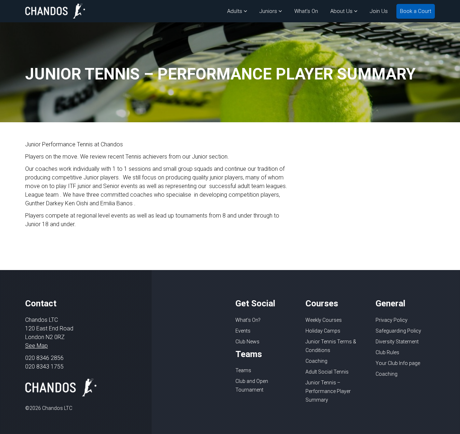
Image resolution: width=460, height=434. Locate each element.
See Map (36, 345)
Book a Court (415, 11)
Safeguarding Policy (398, 331)
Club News (247, 341)
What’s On (306, 11)
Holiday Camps (322, 331)
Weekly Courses (323, 320)
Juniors (268, 11)
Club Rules (387, 352)
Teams (243, 370)
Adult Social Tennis (327, 372)
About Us (341, 11)
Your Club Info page (398, 363)
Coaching (316, 361)
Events (242, 331)
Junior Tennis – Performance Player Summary (328, 391)
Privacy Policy (392, 320)
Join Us (379, 11)
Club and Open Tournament (251, 385)
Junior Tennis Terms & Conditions (330, 346)
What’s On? (248, 320)
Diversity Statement (397, 341)
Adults (234, 11)
